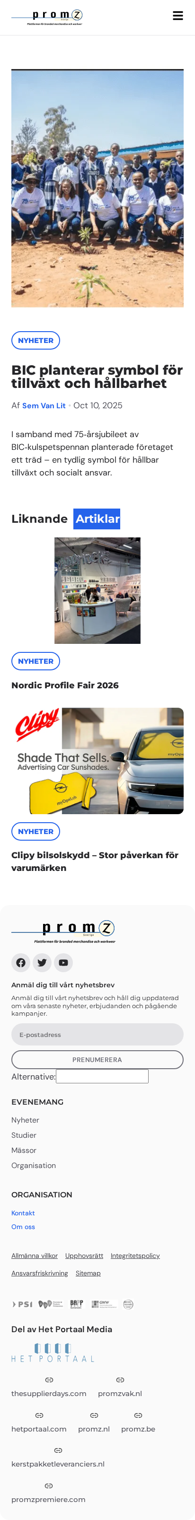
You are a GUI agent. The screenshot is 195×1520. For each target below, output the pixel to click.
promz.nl (94, 1428)
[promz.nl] (94, 1415)
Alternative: (33, 1076)
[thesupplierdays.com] (49, 1380)
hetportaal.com (39, 1428)
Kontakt (23, 1213)
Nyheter (35, 340)
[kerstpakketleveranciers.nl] (58, 1450)
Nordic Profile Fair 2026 (65, 685)
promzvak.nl (120, 1393)
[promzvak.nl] (120, 1380)
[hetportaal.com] (39, 1415)
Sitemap (88, 1273)
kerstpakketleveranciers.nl (58, 1463)
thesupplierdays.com (49, 1393)
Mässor (23, 1150)
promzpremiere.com (48, 1499)
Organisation (33, 1165)
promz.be (138, 1428)
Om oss (23, 1226)
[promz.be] (138, 1415)
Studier (23, 1135)
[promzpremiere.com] (48, 1486)
